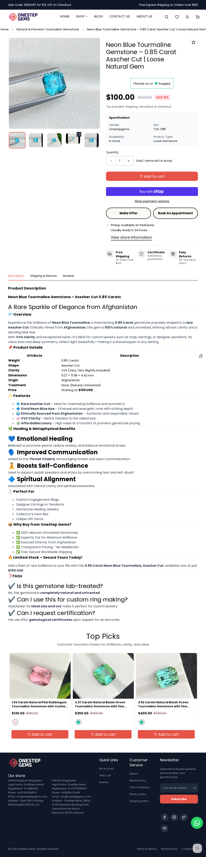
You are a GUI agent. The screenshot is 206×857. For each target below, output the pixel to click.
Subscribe (179, 799)
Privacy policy (138, 794)
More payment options (152, 201)
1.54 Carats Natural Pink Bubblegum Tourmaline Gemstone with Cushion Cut (39, 704)
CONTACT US (119, 16)
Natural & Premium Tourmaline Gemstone (47, 29)
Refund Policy (138, 780)
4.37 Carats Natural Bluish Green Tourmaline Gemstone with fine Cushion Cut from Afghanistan (100, 704)
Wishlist (104, 782)
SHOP (80, 16)
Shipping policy (139, 801)
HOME (65, 16)
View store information (131, 237)
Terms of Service (140, 787)
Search (134, 773)
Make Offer (128, 213)
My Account (106, 768)
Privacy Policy (169, 849)
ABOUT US (144, 16)
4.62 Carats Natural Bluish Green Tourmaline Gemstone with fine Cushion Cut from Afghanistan (163, 704)
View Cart (105, 775)
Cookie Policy (190, 849)
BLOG (98, 16)
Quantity (112, 152)
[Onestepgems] (23, 17)
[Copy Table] (201, 356)
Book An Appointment (175, 213)
